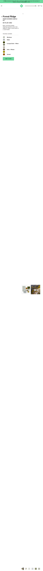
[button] (1, 6)
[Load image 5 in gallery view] (36, 569)
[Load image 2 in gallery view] (26, 569)
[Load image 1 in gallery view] (23, 569)
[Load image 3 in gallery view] (29, 569)
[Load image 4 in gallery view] (32, 569)
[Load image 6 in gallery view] (39, 569)
